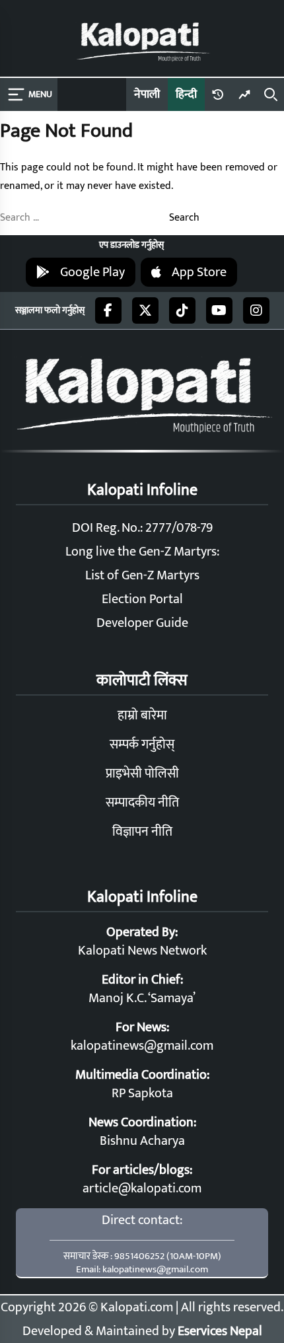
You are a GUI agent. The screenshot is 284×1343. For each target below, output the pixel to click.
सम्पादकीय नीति (142, 802)
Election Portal (142, 599)
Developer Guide (142, 623)
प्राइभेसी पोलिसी (142, 773)
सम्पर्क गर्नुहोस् (142, 744)
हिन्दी (186, 94)
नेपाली (147, 94)
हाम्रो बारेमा (142, 715)
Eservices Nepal (220, 1331)
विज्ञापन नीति (142, 831)
